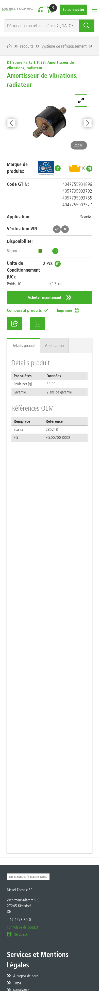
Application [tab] (54, 345)
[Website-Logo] (17, 9)
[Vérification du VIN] (40, 9)
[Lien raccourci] (14, 323)
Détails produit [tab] (23, 345)
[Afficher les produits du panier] (49, 10)
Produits (26, 46)
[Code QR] (37, 323)
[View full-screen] (81, 100)
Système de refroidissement (64, 46)
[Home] (9, 46)
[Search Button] (86, 25)
